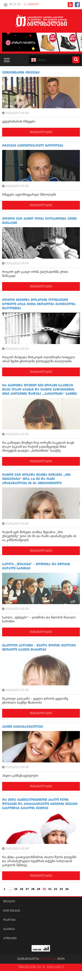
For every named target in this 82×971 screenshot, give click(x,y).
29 (38, 889)
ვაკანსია (9, 929)
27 (27, 889)
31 (50, 889)
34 (67, 889)
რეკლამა (9, 920)
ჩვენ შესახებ (11, 910)
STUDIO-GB (48, 959)
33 (61, 889)
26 (21, 889)
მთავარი (9, 901)
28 (32, 889)
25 (15, 889)
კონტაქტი (10, 938)
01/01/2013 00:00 (17, 113)
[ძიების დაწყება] (75, 59)
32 (55, 889)
